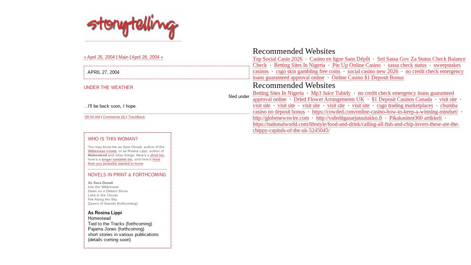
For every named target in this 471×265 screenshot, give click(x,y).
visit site (448, 99)
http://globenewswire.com (281, 118)
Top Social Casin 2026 (277, 59)
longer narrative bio (117, 159)
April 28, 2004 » (147, 57)
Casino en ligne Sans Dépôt (340, 59)
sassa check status (407, 65)
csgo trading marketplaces (405, 105)
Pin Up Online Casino (356, 65)
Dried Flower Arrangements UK (329, 99)
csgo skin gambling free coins (308, 71)
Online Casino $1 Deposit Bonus (368, 77)
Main (123, 57)
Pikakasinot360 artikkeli (415, 118)
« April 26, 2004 (99, 57)
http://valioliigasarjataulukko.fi (349, 118)
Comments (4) (114, 117)
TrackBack (136, 117)
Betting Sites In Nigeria (299, 65)
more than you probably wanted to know (124, 161)
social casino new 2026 (373, 71)
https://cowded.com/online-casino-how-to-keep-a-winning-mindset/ (385, 112)
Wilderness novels (102, 151)
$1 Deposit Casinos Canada (402, 99)
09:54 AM (92, 117)
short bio (157, 155)
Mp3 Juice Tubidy (331, 93)
